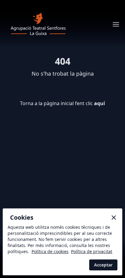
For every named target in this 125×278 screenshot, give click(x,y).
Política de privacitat (91, 251)
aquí (99, 103)
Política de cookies (50, 251)
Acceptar (103, 265)
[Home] (38, 24)
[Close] (113, 217)
